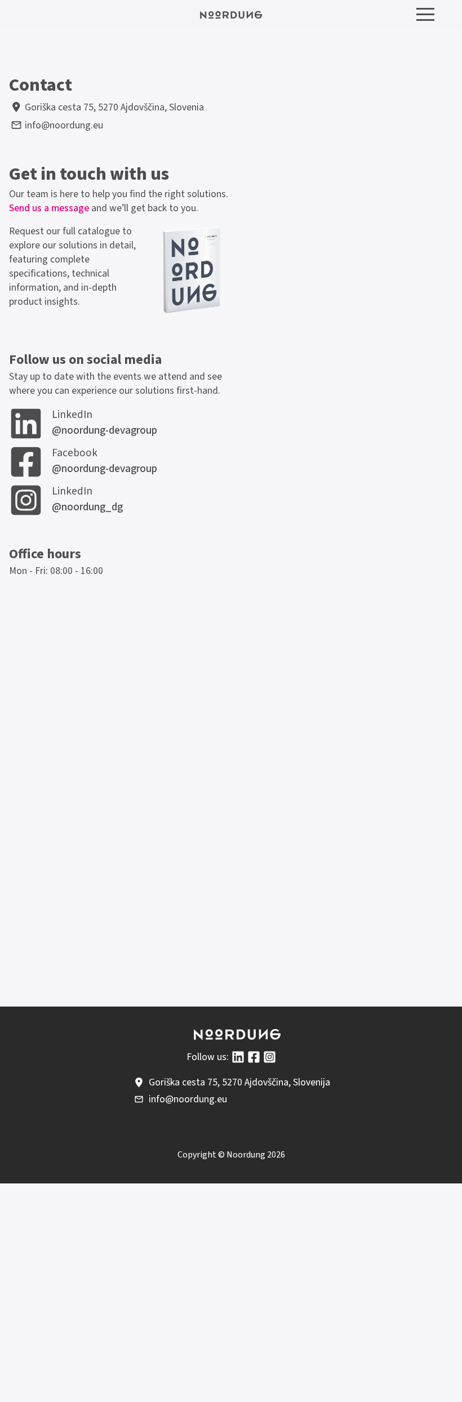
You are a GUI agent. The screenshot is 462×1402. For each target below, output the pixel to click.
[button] (425, 14)
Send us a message (49, 208)
